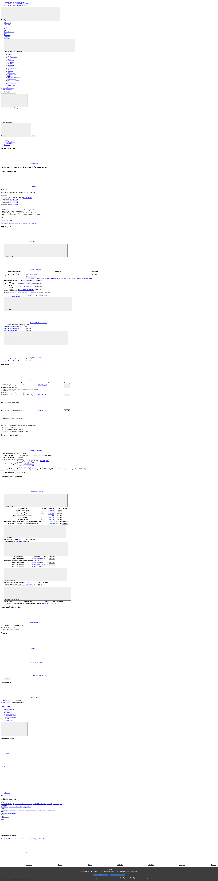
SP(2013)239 (35, 560)
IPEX (15, 627)
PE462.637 (51, 514)
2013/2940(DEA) (5, 702)
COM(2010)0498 (42, 385)
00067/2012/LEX (18, 541)
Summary (67, 385)
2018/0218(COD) (13, 201)
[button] (26, 832)
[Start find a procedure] (14, 100)
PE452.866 (51, 510)
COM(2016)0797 (37, 562)
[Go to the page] (51, 408)
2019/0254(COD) (13, 202)
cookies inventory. (143, 878)
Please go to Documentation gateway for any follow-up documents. (19, 223)
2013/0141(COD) (13, 199)
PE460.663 (51, 512)
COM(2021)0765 (37, 566)
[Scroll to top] (14, 729)
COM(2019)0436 (37, 564)
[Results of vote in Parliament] (51, 424)
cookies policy (131, 878)
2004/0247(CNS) (28, 198)
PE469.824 (51, 519)
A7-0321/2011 (42, 395)
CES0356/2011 (46, 603)
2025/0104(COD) (13, 204)
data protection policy (120, 878)
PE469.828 (51, 517)
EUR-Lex (16, 629)
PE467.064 (51, 515)
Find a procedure (5, 91)
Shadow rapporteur (31, 276)
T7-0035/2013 (42, 410)
